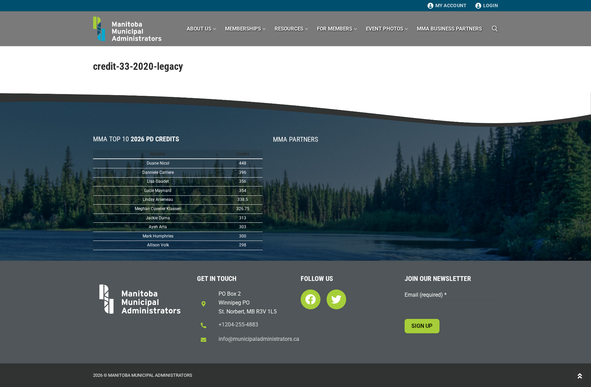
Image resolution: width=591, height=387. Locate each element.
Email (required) (426, 295)
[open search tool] (495, 29)
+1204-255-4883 (238, 324)
